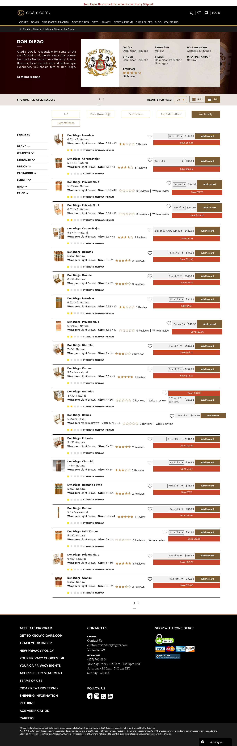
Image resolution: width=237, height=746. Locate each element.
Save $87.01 (186, 282)
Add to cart (207, 136)
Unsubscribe (96, 650)
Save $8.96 (187, 515)
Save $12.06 (186, 168)
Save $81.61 (187, 238)
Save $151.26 (186, 562)
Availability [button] (209, 114)
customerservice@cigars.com (107, 645)
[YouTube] (110, 696)
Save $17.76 (197, 192)
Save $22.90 (186, 259)
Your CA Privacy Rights (40, 665)
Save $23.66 (197, 331)
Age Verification (34, 711)
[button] (23, 22)
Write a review (160, 191)
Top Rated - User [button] (171, 114)
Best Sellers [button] (136, 114)
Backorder (213, 415)
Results (159, 99)
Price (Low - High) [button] (100, 114)
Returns (27, 703)
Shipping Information (39, 695)
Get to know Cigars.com (41, 635)
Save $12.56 (194, 538)
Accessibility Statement (41, 673)
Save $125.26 (197, 215)
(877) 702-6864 (97, 660)
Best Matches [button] (66, 123)
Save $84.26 (186, 142)
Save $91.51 (187, 445)
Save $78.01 (186, 375)
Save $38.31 (194, 393)
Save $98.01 (186, 352)
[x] (103, 696)
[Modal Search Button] (191, 13)
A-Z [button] (66, 114)
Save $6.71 (186, 305)
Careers (27, 718)
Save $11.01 (186, 468)
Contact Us (94, 641)
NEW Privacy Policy (37, 650)
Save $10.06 (186, 585)
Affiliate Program (36, 628)
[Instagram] (96, 696)
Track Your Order (36, 643)
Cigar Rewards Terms (39, 688)
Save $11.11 (186, 492)
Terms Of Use (31, 681)
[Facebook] (89, 696)
